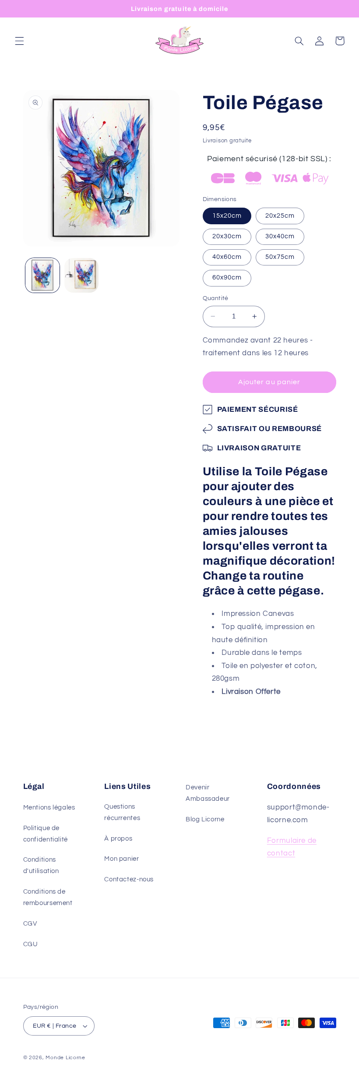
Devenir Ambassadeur (208, 793)
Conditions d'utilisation (41, 865)
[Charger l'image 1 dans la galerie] (42, 275)
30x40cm (280, 236)
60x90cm (227, 277)
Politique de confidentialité (45, 834)
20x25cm (280, 215)
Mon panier (121, 859)
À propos (118, 838)
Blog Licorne (205, 819)
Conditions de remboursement (48, 897)
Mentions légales (49, 807)
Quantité (216, 298)
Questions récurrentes (122, 812)
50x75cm (280, 257)
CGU (30, 944)
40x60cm (227, 257)
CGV (30, 923)
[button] (19, 41)
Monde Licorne (65, 1057)
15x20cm (227, 215)
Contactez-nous (129, 879)
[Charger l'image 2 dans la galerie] (81, 275)
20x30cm (227, 236)
